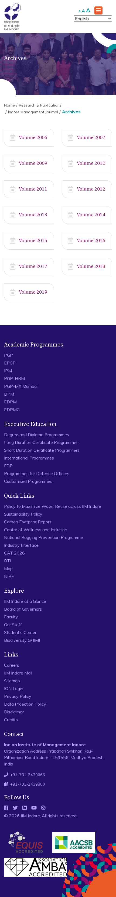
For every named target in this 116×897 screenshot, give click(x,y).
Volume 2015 (33, 240)
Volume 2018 (91, 266)
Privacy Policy (17, 696)
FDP (8, 465)
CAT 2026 (14, 553)
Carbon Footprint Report (27, 521)
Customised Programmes (28, 481)
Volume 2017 (33, 266)
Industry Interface (21, 545)
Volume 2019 (33, 292)
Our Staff (13, 624)
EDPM (10, 401)
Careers (11, 665)
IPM (8, 370)
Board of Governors (23, 609)
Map (8, 568)
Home (9, 105)
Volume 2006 (33, 137)
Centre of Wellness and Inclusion (35, 529)
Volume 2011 (33, 189)
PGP (8, 355)
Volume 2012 (91, 189)
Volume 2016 (91, 240)
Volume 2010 (91, 163)
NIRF (9, 576)
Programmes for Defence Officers (36, 473)
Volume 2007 (91, 137)
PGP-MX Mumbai (20, 386)
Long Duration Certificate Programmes (41, 442)
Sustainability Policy (23, 514)
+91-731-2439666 (27, 774)
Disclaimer (14, 711)
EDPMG (12, 409)
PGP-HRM (14, 378)
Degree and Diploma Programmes (36, 434)
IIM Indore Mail (18, 673)
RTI (7, 560)
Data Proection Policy (25, 704)
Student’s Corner (20, 632)
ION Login (13, 688)
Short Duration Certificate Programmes (42, 450)
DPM (9, 394)
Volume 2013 (33, 215)
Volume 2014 (91, 215)
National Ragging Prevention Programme (43, 537)
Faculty (11, 616)
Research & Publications (40, 105)
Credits (11, 719)
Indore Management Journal (33, 112)
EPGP (10, 363)
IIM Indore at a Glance (25, 601)
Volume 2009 (33, 163)
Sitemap (12, 680)
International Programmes (29, 458)
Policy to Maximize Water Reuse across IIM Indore (52, 506)
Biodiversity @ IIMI (22, 640)
